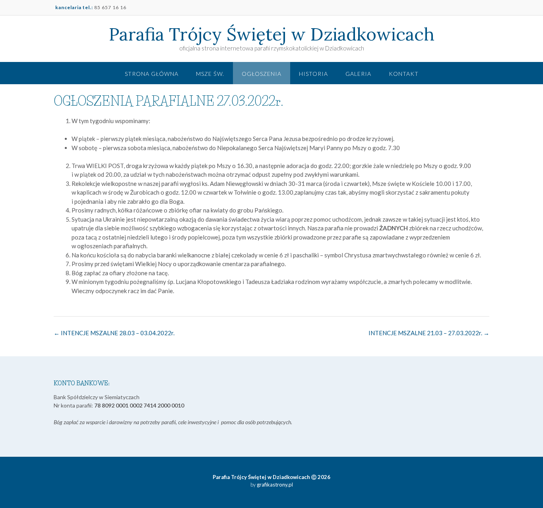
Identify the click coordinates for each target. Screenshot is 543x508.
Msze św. (210, 73)
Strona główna (151, 73)
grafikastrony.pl (274, 484)
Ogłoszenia (261, 73)
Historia (313, 73)
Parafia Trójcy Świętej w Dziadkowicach (271, 34)
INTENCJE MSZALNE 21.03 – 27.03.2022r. (428, 332)
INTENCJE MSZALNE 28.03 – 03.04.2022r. (114, 332)
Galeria (358, 73)
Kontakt (404, 73)
